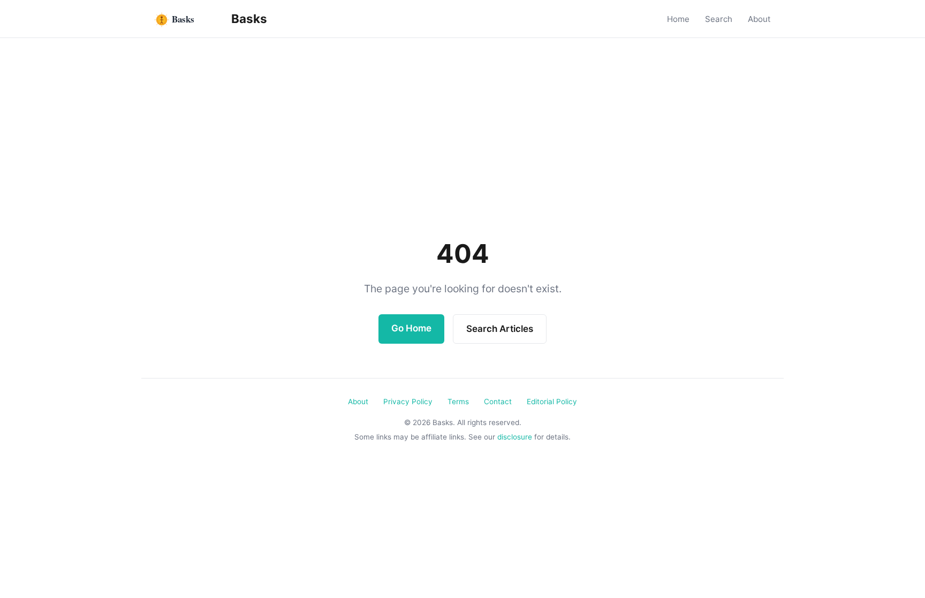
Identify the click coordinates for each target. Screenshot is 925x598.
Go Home (411, 328)
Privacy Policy (408, 401)
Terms (458, 401)
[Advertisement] (462, 151)
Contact (498, 401)
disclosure (514, 437)
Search (718, 19)
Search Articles (499, 328)
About (759, 19)
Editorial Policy (552, 401)
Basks (248, 18)
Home (678, 19)
